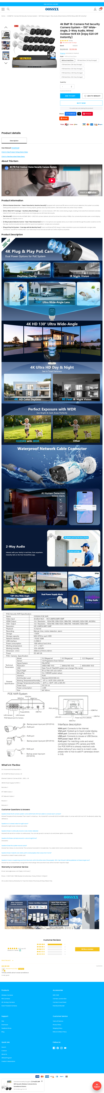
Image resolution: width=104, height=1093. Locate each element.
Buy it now (81, 103)
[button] (64, 40)
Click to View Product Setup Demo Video (15, 152)
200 (70, 108)
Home (3, 16)
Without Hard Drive (67, 60)
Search (4, 1047)
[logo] (52, 9)
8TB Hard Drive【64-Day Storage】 (72, 77)
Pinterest (88, 114)
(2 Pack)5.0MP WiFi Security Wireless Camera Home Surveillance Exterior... (27, 1084)
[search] (8, 9)
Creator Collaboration (8, 1061)
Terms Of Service (58, 1021)
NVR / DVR (56, 995)
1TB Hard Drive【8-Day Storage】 (87, 60)
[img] (5, 966)
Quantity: (63, 82)
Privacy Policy (57, 1025)
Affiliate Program (7, 1058)
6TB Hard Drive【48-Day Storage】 (72, 73)
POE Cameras (6, 999)
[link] (6, 35)
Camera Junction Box (59, 999)
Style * (68, 56)
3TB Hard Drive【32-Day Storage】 (72, 69)
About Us (4, 1054)
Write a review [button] (87, 949)
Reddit (65, 118)
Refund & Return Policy (60, 1032)
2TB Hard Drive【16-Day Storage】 (72, 64)
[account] (95, 9)
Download (15, 148)
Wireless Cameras (7, 995)
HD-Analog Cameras (8, 1002)
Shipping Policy (57, 1028)
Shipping (62, 53)
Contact (4, 1051)
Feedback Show (6, 1028)
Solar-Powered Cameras (9, 1006)
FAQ (3, 1021)
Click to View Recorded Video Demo (13, 156)
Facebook (71, 114)
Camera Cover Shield (59, 1002)
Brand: (62, 46)
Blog (3, 1032)
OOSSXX (75, 46)
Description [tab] (14, 141)
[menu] (3, 9)
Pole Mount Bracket (58, 1006)
